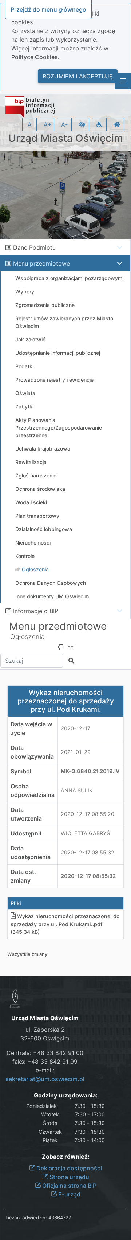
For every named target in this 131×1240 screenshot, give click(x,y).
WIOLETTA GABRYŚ (85, 833)
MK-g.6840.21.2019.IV (90, 771)
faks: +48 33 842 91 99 (45, 1061)
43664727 (59, 1217)
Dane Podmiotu (34, 247)
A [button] (30, 124)
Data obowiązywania (32, 752)
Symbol (21, 771)
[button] (82, 124)
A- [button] (64, 124)
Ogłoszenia (27, 636)
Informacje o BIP (35, 611)
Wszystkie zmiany (27, 954)
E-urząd (68, 1194)
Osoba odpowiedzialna (33, 790)
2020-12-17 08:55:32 (87, 852)
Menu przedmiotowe (41, 263)
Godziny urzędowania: (66, 1095)
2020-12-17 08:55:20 (87, 814)
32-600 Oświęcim (45, 1038)
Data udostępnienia (31, 853)
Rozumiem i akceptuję (78, 76)
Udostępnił (26, 833)
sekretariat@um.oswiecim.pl (44, 1079)
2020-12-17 (75, 728)
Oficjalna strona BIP (68, 1185)
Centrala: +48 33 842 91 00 (45, 1052)
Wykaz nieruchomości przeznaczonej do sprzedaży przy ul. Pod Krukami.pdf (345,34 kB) (65, 924)
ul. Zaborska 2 (45, 1029)
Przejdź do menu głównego (48, 9)
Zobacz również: (66, 1156)
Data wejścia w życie (31, 728)
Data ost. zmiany (23, 876)
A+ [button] (48, 124)
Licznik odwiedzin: (26, 1217)
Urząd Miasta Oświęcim (65, 138)
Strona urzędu (68, 1177)
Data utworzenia (26, 814)
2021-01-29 (76, 752)
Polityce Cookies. (35, 57)
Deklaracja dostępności (68, 1168)
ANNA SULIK (76, 790)
